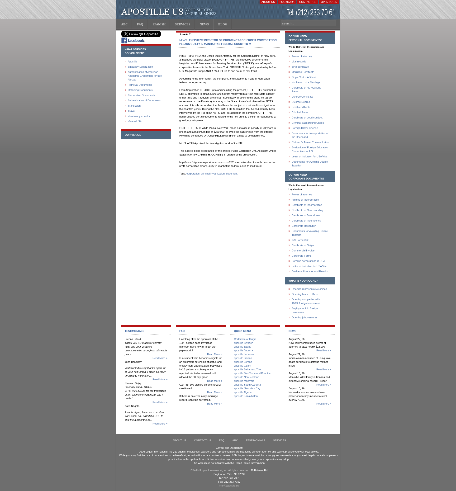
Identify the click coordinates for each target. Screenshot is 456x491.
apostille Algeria (243, 392)
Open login (329, 1)
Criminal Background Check (308, 122)
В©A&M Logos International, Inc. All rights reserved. (220, 470)
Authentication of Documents (144, 100)
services (279, 440)
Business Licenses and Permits (310, 271)
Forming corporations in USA (308, 261)
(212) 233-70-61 (311, 12)
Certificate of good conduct (307, 117)
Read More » (159, 358)
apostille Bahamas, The (247, 369)
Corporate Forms (302, 255)
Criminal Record (301, 112)
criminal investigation (213, 173)
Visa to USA (135, 121)
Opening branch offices (305, 294)
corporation (193, 173)
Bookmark (287, 1)
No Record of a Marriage (306, 82)
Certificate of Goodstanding (307, 210)
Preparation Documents (141, 95)
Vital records (299, 61)
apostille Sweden (243, 342)
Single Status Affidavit (304, 77)
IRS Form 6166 (300, 240)
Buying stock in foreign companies (305, 310)
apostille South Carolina (247, 384)
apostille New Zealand (246, 377)
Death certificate (301, 107)
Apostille (132, 61)
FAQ (221, 440)
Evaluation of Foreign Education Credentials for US (310, 149)
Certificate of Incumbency (306, 220)
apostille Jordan (243, 361)
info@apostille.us (229, 485)
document (232, 173)
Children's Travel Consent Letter (310, 142)
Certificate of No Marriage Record (306, 89)
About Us (268, 1)
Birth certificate (300, 66)
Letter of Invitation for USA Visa (309, 156)
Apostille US (169, 12)
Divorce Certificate (302, 96)
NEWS (183, 40)
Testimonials (255, 440)
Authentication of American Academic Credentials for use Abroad (145, 76)
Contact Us (307, 1)
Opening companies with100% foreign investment (306, 301)
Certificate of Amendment (306, 215)
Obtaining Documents (140, 90)
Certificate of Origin (303, 245)
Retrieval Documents (140, 84)
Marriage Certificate (303, 72)
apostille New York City (247, 388)
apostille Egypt (242, 346)
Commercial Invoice (303, 250)
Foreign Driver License (305, 128)
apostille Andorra (243, 350)
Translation (134, 105)
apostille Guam (242, 365)
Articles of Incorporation (305, 199)
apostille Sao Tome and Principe (252, 373)
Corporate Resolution (304, 225)
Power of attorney (302, 56)
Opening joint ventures (305, 317)
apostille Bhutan (243, 358)
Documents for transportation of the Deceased (310, 135)
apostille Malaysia (244, 380)
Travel (131, 110)
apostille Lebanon (244, 354)
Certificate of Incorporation (307, 204)
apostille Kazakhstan (246, 396)
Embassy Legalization (140, 66)
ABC (235, 440)
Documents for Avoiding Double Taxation (310, 163)
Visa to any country (139, 116)
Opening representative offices (309, 289)
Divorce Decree (301, 101)
